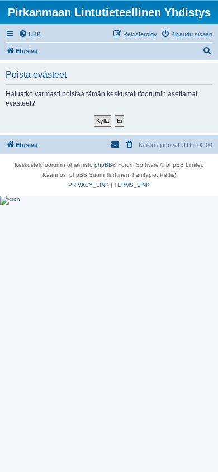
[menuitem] (29, 34)
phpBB (103, 165)
